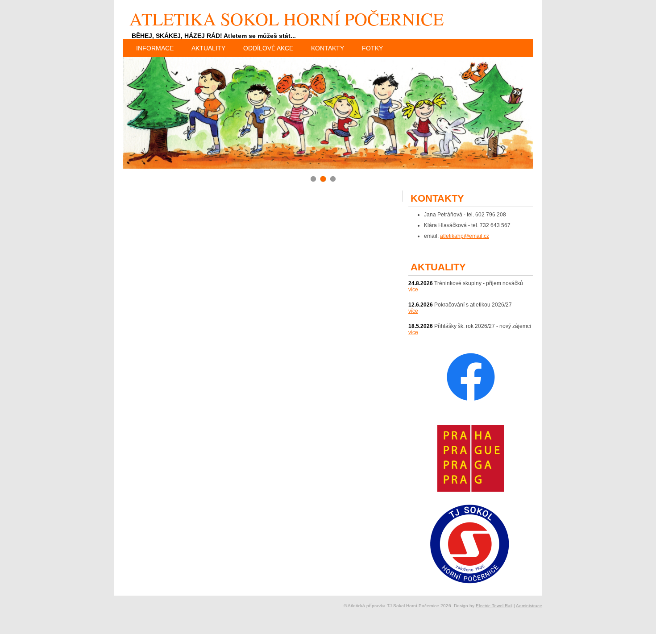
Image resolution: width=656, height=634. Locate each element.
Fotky (372, 48)
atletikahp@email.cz (464, 236)
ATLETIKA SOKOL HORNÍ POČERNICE (286, 18)
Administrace (529, 605)
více (413, 289)
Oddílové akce (268, 48)
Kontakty (327, 48)
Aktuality (208, 48)
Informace (155, 48)
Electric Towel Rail (494, 605)
